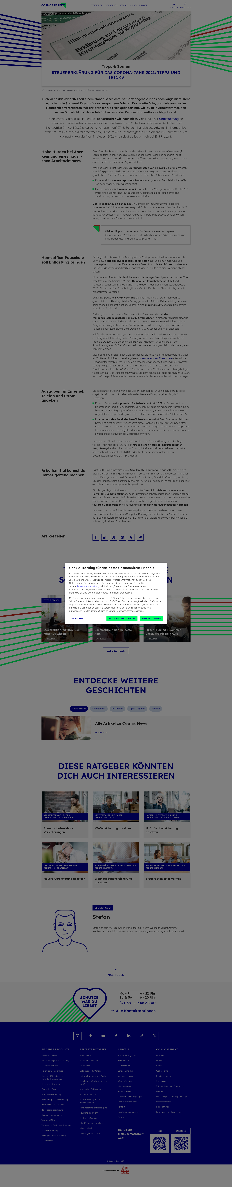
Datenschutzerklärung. (88, 586)
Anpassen (77, 618)
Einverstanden (151, 618)
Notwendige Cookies (122, 618)
